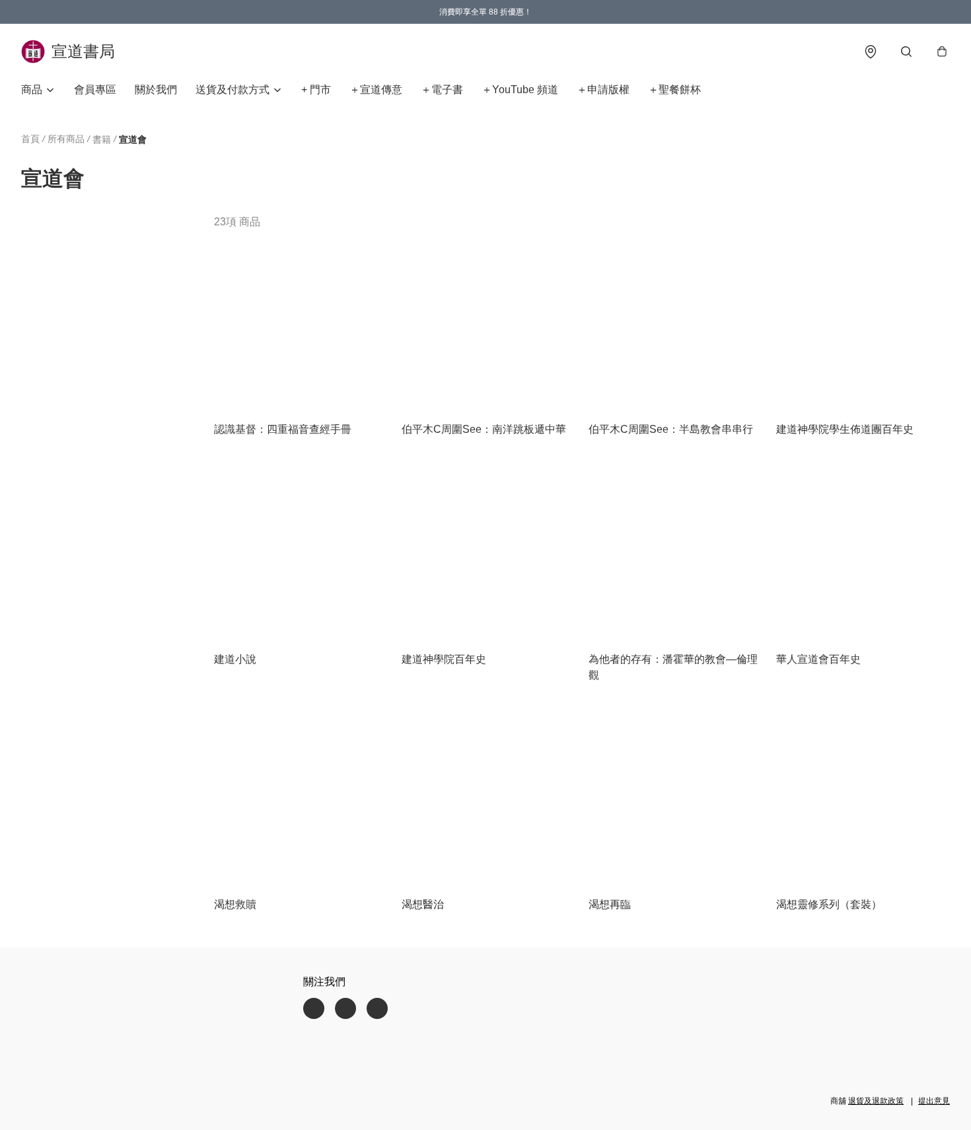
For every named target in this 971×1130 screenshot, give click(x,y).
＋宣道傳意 (375, 89)
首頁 (30, 138)
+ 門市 (316, 89)
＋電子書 (442, 89)
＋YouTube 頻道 (520, 89)
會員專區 (95, 89)
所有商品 (66, 138)
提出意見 (934, 1101)
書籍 (101, 139)
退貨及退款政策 (876, 1101)
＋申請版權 (603, 89)
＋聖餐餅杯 (674, 89)
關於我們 (156, 89)
